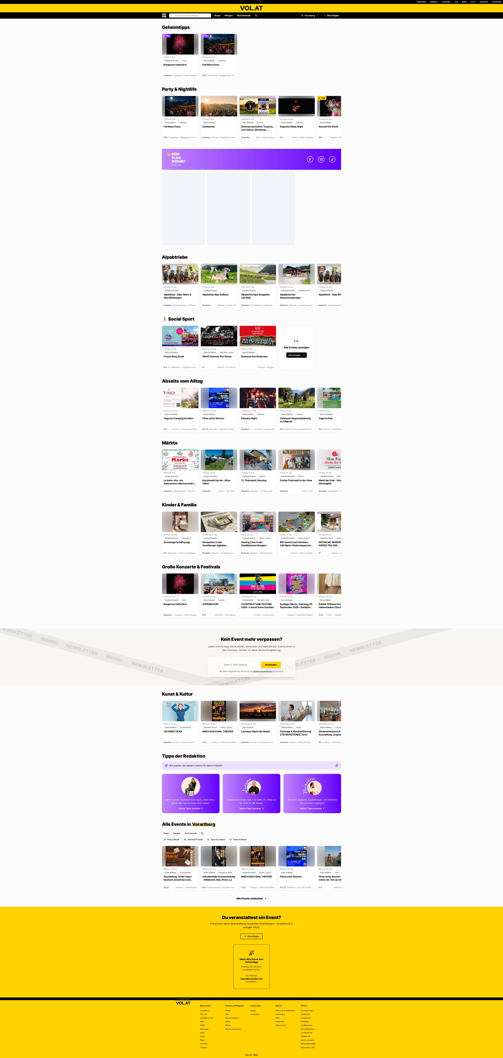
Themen (203, 1047)
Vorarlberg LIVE (206, 1018)
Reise (227, 1021)
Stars (202, 1040)
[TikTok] (332, 159)
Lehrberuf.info (306, 1033)
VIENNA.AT (305, 1036)
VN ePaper (496, 2)
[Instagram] (321, 159)
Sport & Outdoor (218, 839)
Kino (227, 1014)
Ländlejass (254, 1014)
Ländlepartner (306, 1025)
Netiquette (280, 1021)
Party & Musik (173, 839)
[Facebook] (310, 159)
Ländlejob (305, 1021)
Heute (217, 15)
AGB (277, 1018)
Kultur (202, 1036)
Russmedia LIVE (308, 1047)
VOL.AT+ (204, 1014)
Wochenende (244, 15)
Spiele (253, 1010)
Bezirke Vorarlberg (233, 1029)
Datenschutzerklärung (262, 671)
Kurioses (203, 1044)
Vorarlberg (309, 15)
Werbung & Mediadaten (285, 1010)
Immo (464, 2)
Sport (202, 1033)
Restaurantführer (232, 1018)
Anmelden (271, 664)
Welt (202, 1021)
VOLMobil (446, 2)
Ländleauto (305, 1014)
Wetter (228, 1010)
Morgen (229, 15)
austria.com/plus (307, 1040)
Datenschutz (281, 1025)
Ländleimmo (306, 1018)
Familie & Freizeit (195, 839)
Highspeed (421, 2)
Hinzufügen (333, 15)
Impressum (280, 1014)
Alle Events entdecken (249, 898)
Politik (202, 1025)
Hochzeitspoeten (308, 1029)
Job (456, 2)
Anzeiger (484, 2)
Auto (473, 2)
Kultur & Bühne (240, 839)
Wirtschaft (204, 1029)
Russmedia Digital (308, 1044)
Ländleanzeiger (307, 1010)
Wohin (228, 1025)
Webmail (434, 2)
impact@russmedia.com (251, 978)
